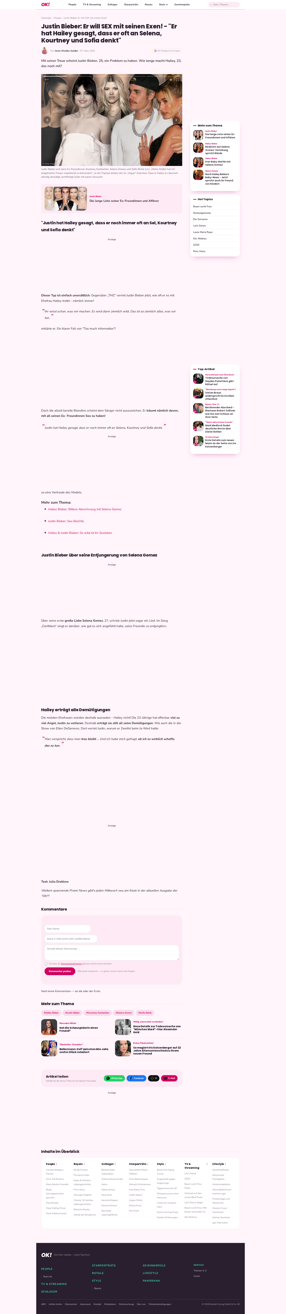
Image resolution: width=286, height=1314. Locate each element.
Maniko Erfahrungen (167, 1217)
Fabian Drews (108, 1189)
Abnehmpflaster (220, 1169)
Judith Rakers (136, 1194)
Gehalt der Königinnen (85, 1214)
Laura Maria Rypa (203, 232)
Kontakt (97, 1304)
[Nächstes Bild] (176, 120)
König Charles (81, 1169)
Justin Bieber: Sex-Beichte (66, 521)
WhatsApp (116, 1078)
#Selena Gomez (124, 1012)
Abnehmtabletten (221, 1184)
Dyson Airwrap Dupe (167, 1212)
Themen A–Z (200, 1270)
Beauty (97, 1288)
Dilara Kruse (135, 1205)
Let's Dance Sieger (194, 1202)
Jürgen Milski (135, 1200)
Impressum (85, 1304)
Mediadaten (110, 1304)
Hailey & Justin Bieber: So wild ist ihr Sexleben (80, 533)
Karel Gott (106, 1194)
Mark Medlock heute (56, 1213)
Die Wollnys (200, 238)
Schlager (113, 4)
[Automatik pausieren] (171, 80)
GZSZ (196, 244)
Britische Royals (82, 1209)
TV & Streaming (92, 4)
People (72, 4)
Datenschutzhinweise (71, 963)
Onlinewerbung (126, 1304)
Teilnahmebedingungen (159, 1304)
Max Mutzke (52, 1202)
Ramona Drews (109, 1205)
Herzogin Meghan (83, 1194)
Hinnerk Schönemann (140, 1184)
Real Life (47, 1276)
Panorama (151, 1281)
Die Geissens (200, 219)
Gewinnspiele (182, 4)
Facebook (139, 1078)
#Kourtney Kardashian (97, 1012)
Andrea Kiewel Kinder (112, 1179)
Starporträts (131, 4)
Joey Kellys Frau (137, 1189)
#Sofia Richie (145, 1012)
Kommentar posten (60, 971)
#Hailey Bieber (51, 1012)
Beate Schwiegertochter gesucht (55, 1193)
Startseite (46, 18)
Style (162, 4)
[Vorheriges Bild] (47, 120)
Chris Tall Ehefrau (55, 1179)
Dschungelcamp (202, 213)
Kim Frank (134, 1210)
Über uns (141, 1304)
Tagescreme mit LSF (167, 1188)
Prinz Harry (199, 251)
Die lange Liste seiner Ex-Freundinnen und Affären (124, 201)
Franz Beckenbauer (138, 1179)
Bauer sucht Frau (202, 206)
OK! (45, 4)
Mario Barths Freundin (57, 1184)
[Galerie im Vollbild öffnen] (177, 80)
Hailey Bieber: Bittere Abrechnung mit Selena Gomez (84, 509)
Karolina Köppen (109, 1200)
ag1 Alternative (220, 1222)
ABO (43, 1304)
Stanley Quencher (221, 1217)
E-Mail (171, 1078)
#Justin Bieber (72, 1012)
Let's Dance (199, 225)
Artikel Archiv (55, 1304)
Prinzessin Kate (81, 1175)
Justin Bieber (96, 196)
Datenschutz (71, 1304)
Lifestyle (218, 1164)
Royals (148, 4)
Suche (197, 1276)
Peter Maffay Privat (56, 1208)
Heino (104, 1184)
